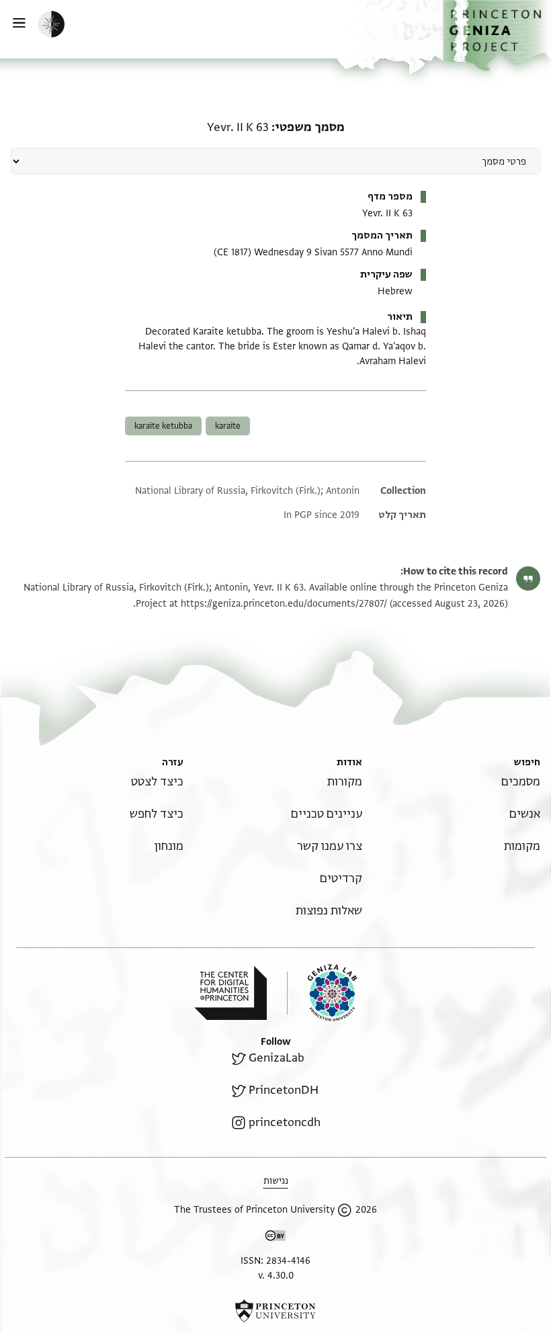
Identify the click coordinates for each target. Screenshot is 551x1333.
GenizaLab (276, 1058)
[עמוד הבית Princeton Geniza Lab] (322, 992)
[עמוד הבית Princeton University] (275, 1310)
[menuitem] (520, 781)
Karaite (228, 426)
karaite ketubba (163, 426)
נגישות (275, 1180)
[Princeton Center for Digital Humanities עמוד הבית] (230, 993)
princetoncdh (285, 1122)
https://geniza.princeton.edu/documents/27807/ (284, 603)
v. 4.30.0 (276, 1275)
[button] (497, 35)
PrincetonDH (284, 1090)
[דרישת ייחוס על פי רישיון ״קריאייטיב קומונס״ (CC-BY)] (275, 1238)
